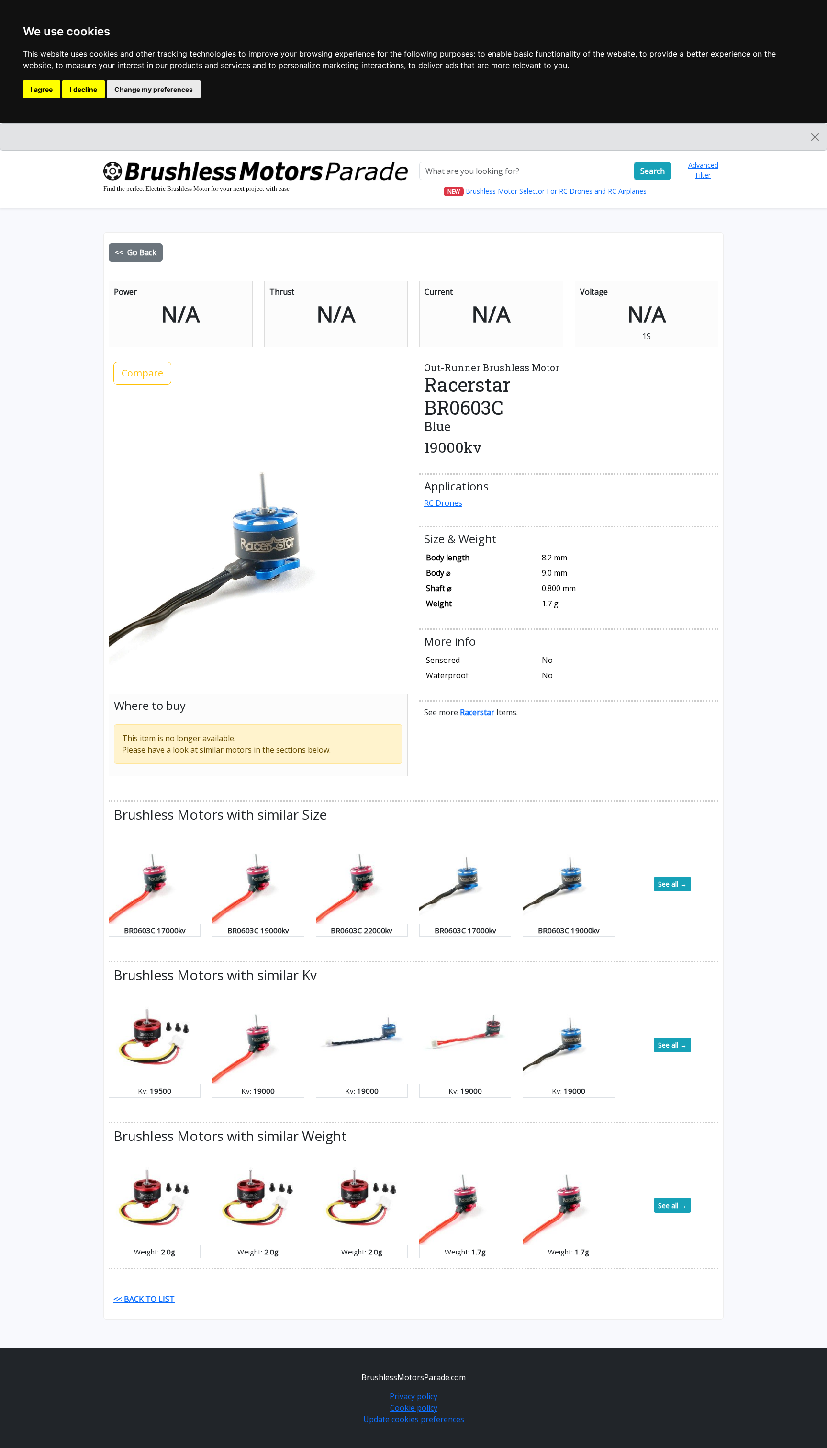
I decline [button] (83, 89)
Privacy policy (413, 1396)
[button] (477, 712)
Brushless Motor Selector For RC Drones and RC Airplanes (556, 190)
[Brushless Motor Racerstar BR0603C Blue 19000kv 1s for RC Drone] (569, 876)
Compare (142, 372)
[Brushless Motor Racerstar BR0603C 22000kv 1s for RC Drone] (362, 876)
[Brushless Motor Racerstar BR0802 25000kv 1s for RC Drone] (362, 1198)
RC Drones (443, 503)
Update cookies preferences (413, 1419)
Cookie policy (413, 1407)
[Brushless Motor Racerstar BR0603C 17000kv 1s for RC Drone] (155, 876)
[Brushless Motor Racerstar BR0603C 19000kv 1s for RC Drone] (258, 876)
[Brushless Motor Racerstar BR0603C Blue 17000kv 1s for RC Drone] (465, 876)
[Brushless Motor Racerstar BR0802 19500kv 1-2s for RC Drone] (155, 1037)
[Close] (815, 137)
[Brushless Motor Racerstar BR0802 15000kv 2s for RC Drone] (155, 1198)
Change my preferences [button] (153, 89)
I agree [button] (42, 89)
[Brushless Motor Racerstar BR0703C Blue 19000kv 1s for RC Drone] (362, 1037)
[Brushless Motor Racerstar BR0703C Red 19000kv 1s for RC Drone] (465, 1037)
